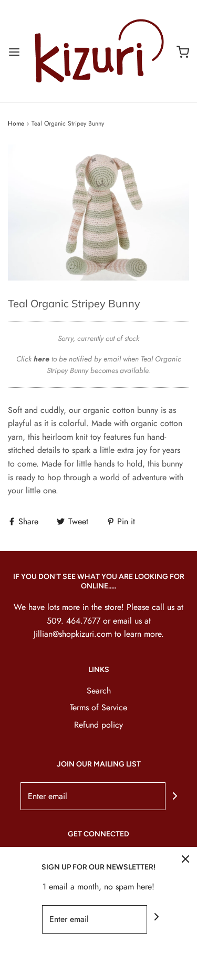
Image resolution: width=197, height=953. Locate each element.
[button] (98, 212)
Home (16, 123)
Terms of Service (98, 707)
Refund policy (98, 725)
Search (99, 691)
